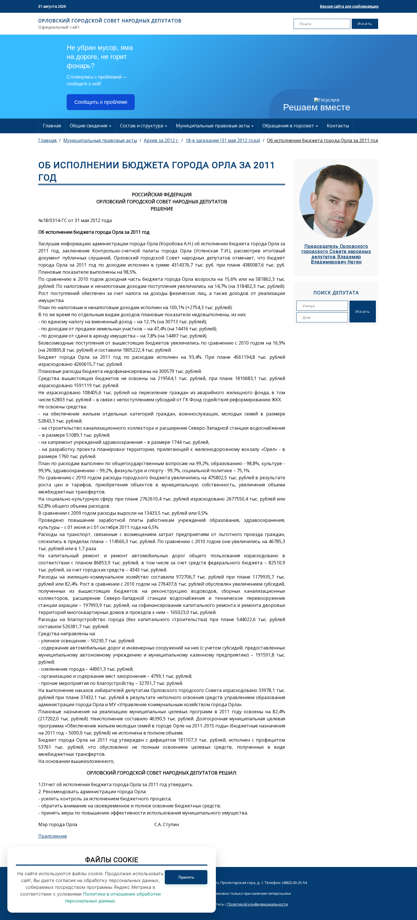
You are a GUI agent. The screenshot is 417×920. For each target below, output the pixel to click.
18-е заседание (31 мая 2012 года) (223, 140)
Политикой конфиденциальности (258, 904)
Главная (52, 126)
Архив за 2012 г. (161, 140)
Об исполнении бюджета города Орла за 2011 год (322, 140)
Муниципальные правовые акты (213, 126)
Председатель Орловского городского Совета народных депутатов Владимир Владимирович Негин (336, 254)
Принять (186, 877)
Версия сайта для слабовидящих (349, 6)
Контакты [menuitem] (338, 126)
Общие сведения (89, 126)
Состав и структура (142, 126)
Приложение (52, 836)
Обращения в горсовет (288, 126)
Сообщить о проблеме (100, 102)
